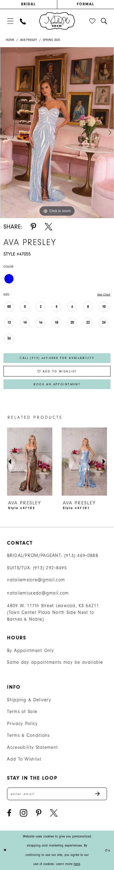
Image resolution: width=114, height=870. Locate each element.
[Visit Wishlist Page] (93, 21)
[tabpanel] (57, 132)
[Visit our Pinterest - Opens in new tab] (39, 813)
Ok (107, 850)
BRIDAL (28, 4)
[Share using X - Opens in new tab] (48, 227)
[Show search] (104, 21)
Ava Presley (28, 40)
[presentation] (30, 462)
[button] (10, 21)
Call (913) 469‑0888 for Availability (57, 358)
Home (10, 40)
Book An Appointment (57, 384)
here (77, 864)
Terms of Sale (22, 711)
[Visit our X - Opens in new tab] (54, 813)
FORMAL (86, 4)
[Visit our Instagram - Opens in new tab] (23, 813)
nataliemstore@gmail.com (36, 579)
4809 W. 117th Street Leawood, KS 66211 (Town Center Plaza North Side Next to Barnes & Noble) (53, 612)
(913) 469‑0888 (81, 555)
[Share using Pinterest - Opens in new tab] (33, 227)
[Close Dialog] (5, 850)
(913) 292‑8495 (50, 567)
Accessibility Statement (32, 747)
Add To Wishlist (24, 759)
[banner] (57, 21)
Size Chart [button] (103, 294)
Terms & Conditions (28, 735)
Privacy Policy (22, 723)
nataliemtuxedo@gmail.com (38, 593)
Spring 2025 (51, 40)
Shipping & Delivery (29, 699)
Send (101, 794)
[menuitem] (28, 4)
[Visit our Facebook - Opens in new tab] (9, 813)
